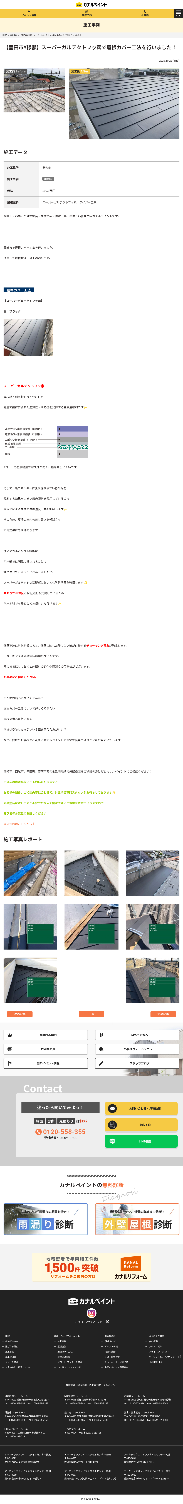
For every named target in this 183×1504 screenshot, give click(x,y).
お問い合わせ (145, 1108)
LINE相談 (145, 1141)
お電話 (145, 15)
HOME (8, 1335)
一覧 (91, 1014)
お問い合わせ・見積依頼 (116, 1367)
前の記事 (163, 1014)
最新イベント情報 (48, 1063)
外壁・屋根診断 (112, 1356)
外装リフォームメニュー (139, 1049)
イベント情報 (28, 15)
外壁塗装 (48, 178)
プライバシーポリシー (159, 1351)
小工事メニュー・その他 (69, 1367)
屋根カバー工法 (65, 1351)
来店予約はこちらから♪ (19, 824)
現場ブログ (110, 1341)
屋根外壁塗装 (64, 1356)
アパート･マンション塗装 (70, 1361)
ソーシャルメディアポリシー (89, 1321)
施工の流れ (10, 1356)
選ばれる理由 (48, 1035)
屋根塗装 (62, 1346)
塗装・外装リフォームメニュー (69, 1335)
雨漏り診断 (110, 1351)
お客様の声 (48, 1049)
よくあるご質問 (156, 1335)
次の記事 (20, 1014)
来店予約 (87, 15)
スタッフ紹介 (155, 1346)
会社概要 (153, 1341)
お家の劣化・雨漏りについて (19, 1367)
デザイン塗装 (11, 1361)
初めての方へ (139, 1035)
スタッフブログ (140, 1063)
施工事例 (9, 1351)
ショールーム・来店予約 (116, 1361)
